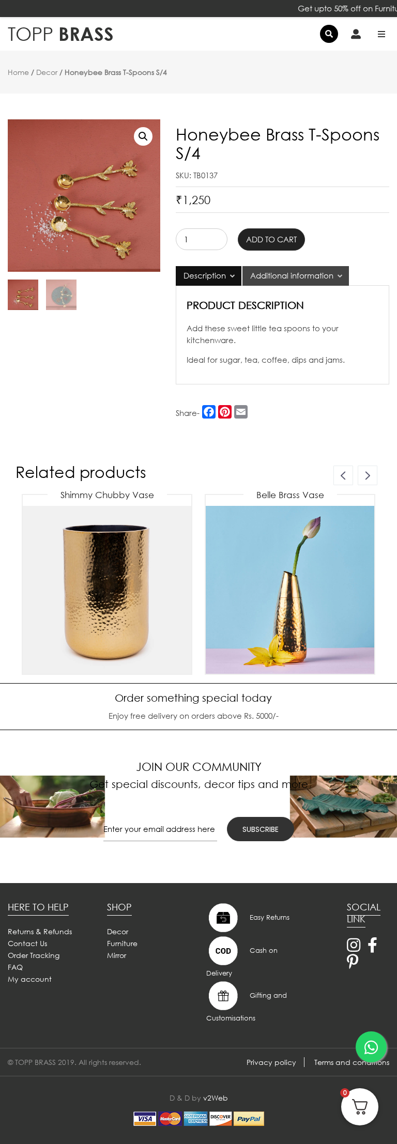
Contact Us (27, 943)
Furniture (122, 943)
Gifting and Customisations (246, 1007)
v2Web (215, 1098)
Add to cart (271, 239)
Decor (46, 72)
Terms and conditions (351, 1062)
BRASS (61, 34)
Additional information (291, 275)
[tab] (208, 276)
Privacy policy (271, 1062)
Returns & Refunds (40, 931)
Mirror (116, 955)
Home (18, 72)
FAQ (15, 967)
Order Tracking (33, 955)
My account (30, 979)
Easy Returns (268, 917)
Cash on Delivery (242, 962)
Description (205, 275)
